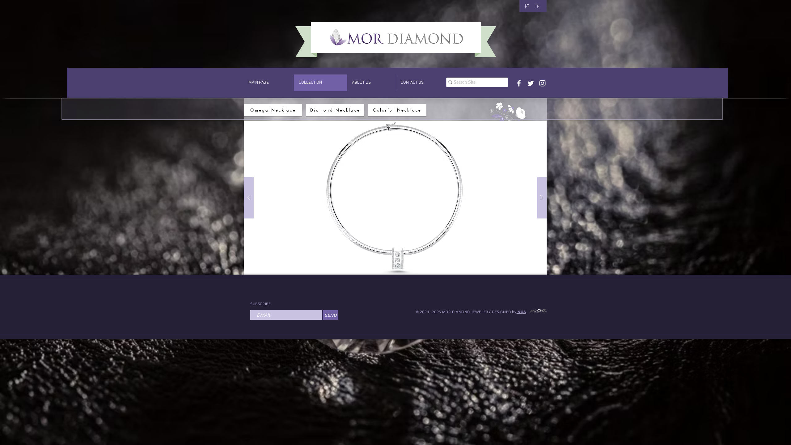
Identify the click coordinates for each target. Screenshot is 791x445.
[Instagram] (542, 83)
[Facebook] (519, 83)
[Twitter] (531, 83)
